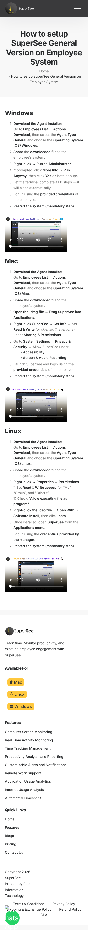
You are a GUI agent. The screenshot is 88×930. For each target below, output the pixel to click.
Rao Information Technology (17, 890)
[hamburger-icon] (77, 8)
